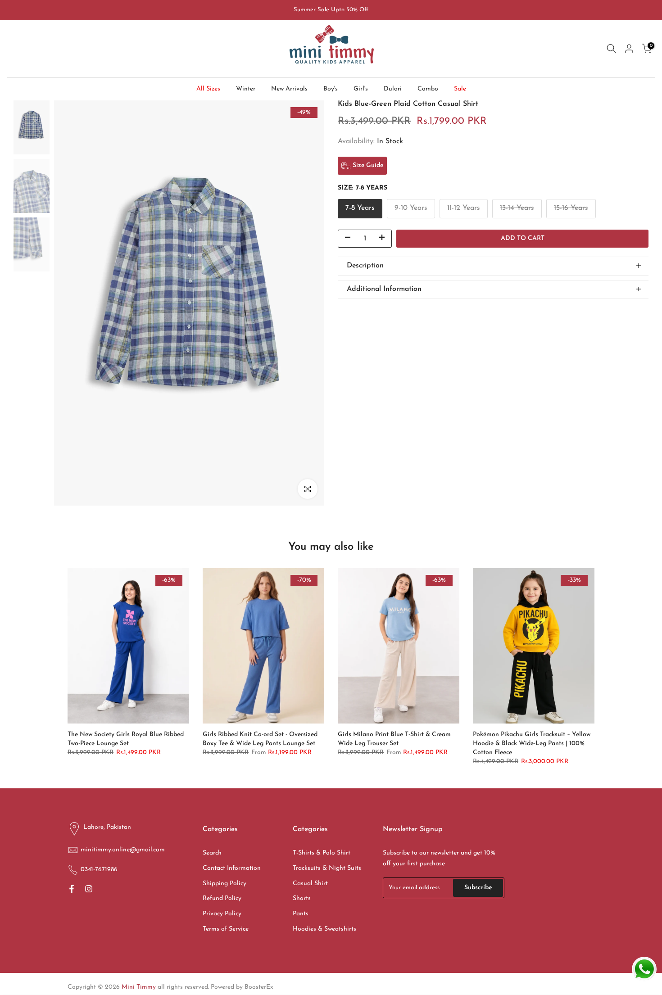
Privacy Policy (222, 913)
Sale (460, 89)
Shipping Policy (224, 883)
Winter (245, 89)
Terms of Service (226, 929)
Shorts (302, 898)
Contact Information (232, 868)
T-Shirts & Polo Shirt (321, 853)
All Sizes (208, 89)
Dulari (393, 89)
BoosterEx (259, 987)
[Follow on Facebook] (72, 889)
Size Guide (368, 165)
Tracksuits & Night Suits (327, 868)
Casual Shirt (310, 883)
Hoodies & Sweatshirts (324, 929)
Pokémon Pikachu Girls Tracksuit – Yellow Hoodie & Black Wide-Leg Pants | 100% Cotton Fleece (531, 743)
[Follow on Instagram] (89, 889)
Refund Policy (222, 898)
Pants (300, 913)
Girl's (361, 89)
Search (212, 853)
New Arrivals (289, 89)
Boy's (330, 89)
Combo (427, 89)
